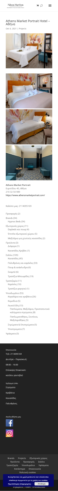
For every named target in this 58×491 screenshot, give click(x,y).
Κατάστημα (19, 468)
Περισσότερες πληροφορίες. (19, 484)
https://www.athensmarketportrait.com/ (25, 195)
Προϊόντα (15, 461)
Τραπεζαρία (12, 465)
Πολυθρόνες (11, 403)
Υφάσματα (44, 465)
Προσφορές (28, 461)
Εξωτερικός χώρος (38, 458)
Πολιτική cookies (27, 472)
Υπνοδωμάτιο (28, 465)
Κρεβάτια (10, 392)
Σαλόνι (41, 461)
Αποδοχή (41, 483)
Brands (11, 458)
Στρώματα (10, 387)
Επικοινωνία (35, 468)
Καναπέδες (11, 398)
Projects (22, 28)
